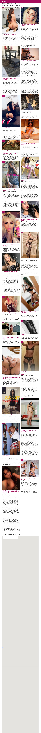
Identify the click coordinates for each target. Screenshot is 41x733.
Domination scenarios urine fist (29, 60)
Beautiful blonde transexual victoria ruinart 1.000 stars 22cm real (11, 337)
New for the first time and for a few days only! (10, 272)
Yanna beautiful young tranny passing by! (28, 312)
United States (10, 3)
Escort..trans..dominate (27, 111)
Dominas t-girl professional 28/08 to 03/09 (11, 79)
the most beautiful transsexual (28, 259)
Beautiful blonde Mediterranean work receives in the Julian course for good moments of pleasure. (11, 152)
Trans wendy (6, 455)
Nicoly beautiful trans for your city (11, 313)
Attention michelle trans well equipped (28, 144)
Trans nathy (24, 180)
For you (23, 334)
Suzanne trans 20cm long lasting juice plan (29, 478)
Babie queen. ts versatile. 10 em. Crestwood (11, 244)
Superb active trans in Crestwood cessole (29, 25)
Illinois (15, 3)
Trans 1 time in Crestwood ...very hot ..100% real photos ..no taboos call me (11, 377)
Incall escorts (4, 3)
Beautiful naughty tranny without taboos (11, 189)
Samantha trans (7, 127)
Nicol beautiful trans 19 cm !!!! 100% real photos (28, 431)
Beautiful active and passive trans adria (29, 220)
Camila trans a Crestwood (9, 34)
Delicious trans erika (8, 414)
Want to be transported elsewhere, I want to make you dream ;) (28, 373)
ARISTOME (4, 1)
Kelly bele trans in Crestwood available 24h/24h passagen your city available (11, 491)
